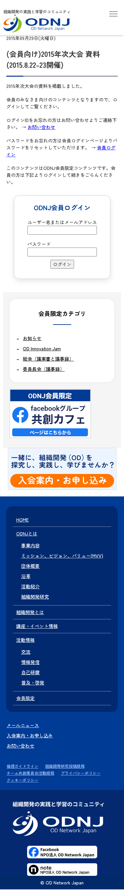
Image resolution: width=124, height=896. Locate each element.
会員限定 (25, 698)
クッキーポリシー (22, 780)
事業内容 (30, 545)
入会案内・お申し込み (30, 735)
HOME (22, 519)
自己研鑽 (30, 672)
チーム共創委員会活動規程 (30, 773)
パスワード (39, 244)
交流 (25, 651)
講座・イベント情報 (37, 626)
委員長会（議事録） (43, 369)
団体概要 (30, 566)
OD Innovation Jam (42, 348)
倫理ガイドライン (22, 766)
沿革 (25, 576)
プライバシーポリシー (81, 773)
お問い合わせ (41, 127)
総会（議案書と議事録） (48, 358)
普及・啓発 (32, 682)
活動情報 (25, 640)
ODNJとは (26, 533)
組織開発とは (30, 612)
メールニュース (23, 725)
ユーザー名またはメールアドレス (62, 222)
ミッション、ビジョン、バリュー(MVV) (62, 555)
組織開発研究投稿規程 (65, 766)
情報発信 (30, 662)
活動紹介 (30, 586)
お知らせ (32, 338)
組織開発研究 (35, 596)
